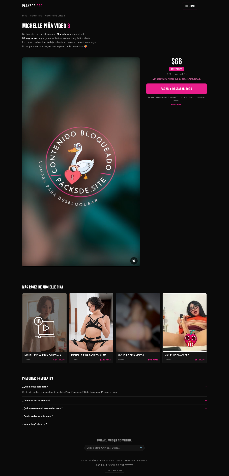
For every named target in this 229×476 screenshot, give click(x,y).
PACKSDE (32, 6)
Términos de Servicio (137, 461)
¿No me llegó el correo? (114, 424)
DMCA (119, 461)
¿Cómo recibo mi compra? (114, 400)
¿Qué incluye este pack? (114, 386)
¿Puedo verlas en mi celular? (114, 416)
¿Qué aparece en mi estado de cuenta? (114, 408)
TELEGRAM (190, 6)
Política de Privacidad (101, 461)
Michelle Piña (36, 16)
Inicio (24, 16)
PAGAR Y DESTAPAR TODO (176, 89)
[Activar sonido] (134, 261)
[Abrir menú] (203, 6)
